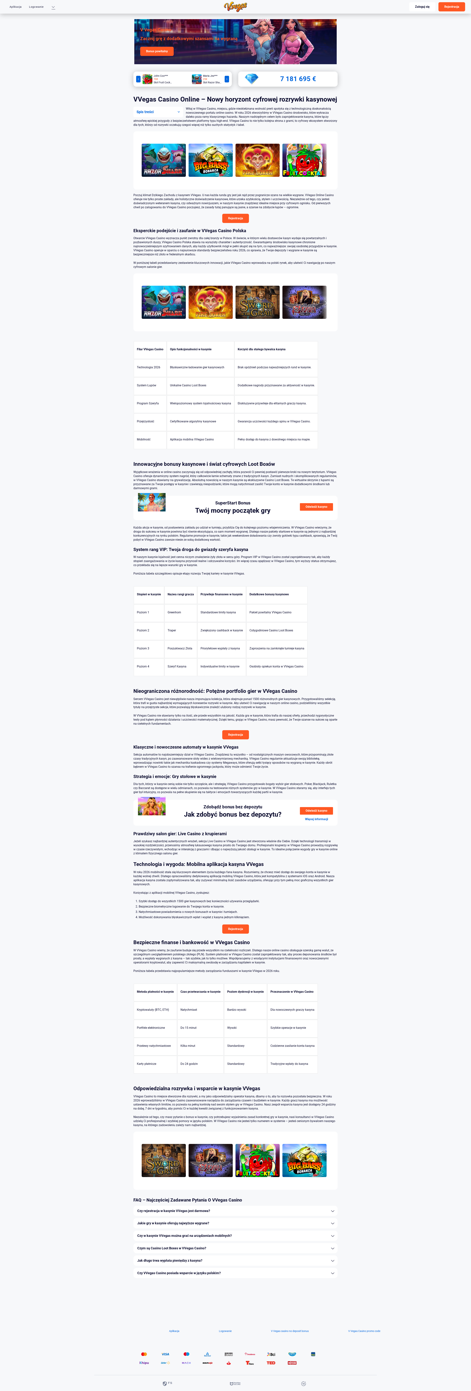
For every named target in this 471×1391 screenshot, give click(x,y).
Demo (164, 165)
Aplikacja (16, 6)
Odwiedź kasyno (316, 506)
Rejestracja (451, 6)
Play (164, 155)
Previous (138, 79)
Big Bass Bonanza (210, 180)
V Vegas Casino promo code (364, 1331)
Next (227, 79)
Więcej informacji (316, 819)
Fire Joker (257, 180)
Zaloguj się (422, 6)
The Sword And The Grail (257, 322)
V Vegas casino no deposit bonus (290, 1331)
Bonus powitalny (157, 51)
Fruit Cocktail (304, 180)
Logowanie (36, 6)
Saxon (304, 322)
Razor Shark (164, 180)
